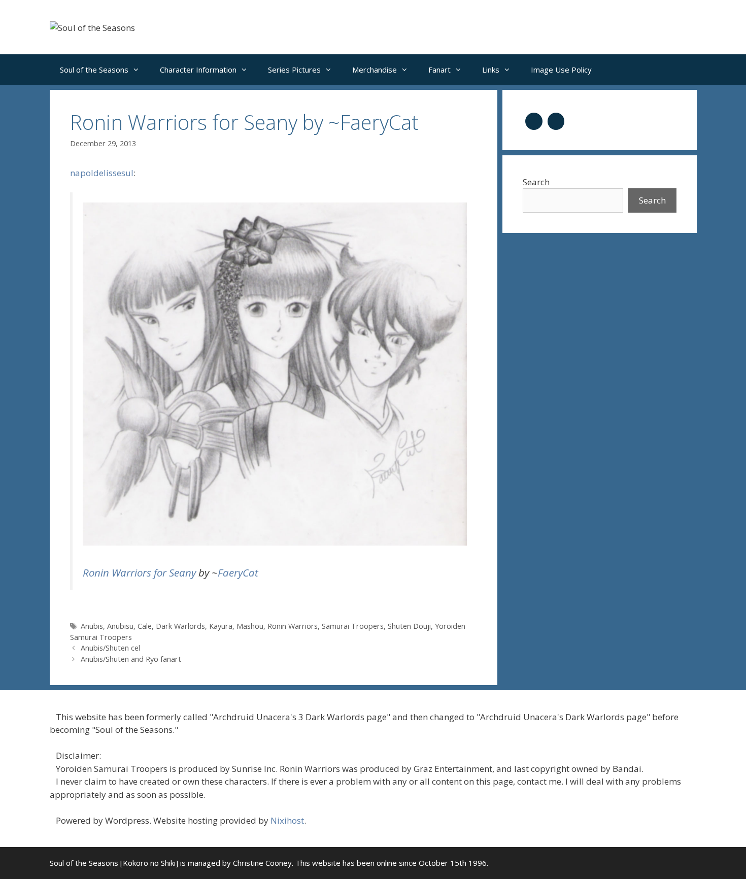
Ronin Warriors (292, 626)
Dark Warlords (180, 626)
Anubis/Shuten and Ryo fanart (131, 659)
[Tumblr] (534, 120)
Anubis (92, 626)
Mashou (249, 626)
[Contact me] (556, 120)
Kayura (220, 626)
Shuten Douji (409, 626)
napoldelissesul (101, 173)
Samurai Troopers (353, 626)
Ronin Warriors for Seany (139, 572)
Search (536, 182)
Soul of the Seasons (94, 69)
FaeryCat (238, 572)
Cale (145, 626)
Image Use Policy (561, 69)
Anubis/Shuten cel (110, 648)
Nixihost (287, 820)
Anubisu (120, 626)
